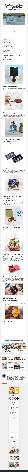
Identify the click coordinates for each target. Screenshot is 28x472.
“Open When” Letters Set (7, 52)
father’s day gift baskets (12, 231)
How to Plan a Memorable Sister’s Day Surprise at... (10, 368)
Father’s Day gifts (19, 35)
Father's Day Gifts (5, 337)
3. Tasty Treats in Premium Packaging (8, 46)
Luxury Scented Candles (7, 44)
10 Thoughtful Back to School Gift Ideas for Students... (22, 363)
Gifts (11, 357)
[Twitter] (13, 398)
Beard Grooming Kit (7, 45)
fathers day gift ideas (11, 337)
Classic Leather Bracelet (7, 50)
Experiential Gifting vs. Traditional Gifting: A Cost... (10, 359)
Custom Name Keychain (7, 42)
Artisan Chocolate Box (7, 47)
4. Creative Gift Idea (6, 51)
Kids (22, 361)
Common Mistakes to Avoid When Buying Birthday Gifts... (22, 368)
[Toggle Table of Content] (12, 39)
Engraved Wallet (6, 41)
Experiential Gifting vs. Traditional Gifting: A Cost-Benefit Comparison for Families (13, 405)
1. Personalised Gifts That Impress (8, 40)
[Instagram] (17, 398)
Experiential (9, 357)
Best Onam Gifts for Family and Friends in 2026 (10, 363)
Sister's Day (10, 366)
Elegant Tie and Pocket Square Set (9, 49)
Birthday (21, 366)
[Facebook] (10, 398)
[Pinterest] (15, 398)
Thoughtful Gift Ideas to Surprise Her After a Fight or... (22, 359)
